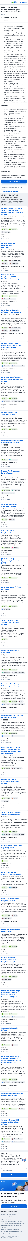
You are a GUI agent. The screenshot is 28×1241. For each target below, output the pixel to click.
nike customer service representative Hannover (13, 1223)
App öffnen (23, 2)
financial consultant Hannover (8, 1214)
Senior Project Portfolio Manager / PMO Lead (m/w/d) (11, 873)
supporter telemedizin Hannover (9, 1219)
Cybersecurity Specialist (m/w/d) (9, 1029)
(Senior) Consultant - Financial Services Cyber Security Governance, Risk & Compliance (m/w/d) (12, 211)
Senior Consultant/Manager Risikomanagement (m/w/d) (10, 685)
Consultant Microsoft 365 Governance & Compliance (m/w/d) (10, 1122)
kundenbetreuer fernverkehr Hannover (10, 1234)
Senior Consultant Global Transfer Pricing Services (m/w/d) (10, 622)
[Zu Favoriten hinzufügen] (25, 7)
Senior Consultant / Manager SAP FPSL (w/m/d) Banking (11, 813)
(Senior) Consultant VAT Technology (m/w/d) (9, 413)
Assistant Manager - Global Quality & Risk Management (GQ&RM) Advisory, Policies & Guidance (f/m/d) (11, 750)
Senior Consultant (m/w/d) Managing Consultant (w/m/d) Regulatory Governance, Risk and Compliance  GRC (11, 1059)
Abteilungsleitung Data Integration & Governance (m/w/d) (10, 781)
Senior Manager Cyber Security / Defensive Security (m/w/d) (12, 441)
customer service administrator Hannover (11, 1231)
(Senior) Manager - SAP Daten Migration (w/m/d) (11, 847)
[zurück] (2, 2)
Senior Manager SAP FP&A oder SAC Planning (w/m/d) (12, 716)
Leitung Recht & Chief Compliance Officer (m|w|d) (10, 532)
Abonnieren (14, 1175)
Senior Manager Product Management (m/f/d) (9, 505)
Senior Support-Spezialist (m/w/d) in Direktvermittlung (11, 311)
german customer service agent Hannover (11, 1221)
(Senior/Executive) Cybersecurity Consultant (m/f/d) (10, 561)
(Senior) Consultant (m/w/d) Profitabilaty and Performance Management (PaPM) (11, 345)
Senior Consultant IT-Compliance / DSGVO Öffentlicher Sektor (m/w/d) (10, 277)
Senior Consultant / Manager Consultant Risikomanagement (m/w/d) (12, 379)
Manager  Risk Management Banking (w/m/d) (10, 472)
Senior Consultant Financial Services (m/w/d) (10, 931)
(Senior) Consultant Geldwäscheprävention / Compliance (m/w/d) (9, 960)
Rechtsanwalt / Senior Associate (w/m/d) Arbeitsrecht (8, 245)
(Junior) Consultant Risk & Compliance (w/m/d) (10, 900)
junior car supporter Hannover (8, 1216)
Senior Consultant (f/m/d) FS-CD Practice (11, 588)
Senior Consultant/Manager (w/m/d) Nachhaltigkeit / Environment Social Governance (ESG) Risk (10, 994)
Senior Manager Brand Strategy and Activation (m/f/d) (12, 1094)
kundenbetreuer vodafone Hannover (10, 1229)
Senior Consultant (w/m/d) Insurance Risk (10, 651)
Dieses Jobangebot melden (10, 191)
